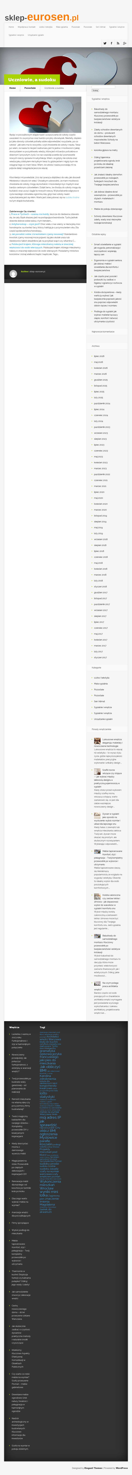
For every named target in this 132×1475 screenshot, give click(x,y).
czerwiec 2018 (101, 557)
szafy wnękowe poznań (50, 1175)
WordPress (122, 1468)
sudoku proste (49, 1163)
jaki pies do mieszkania (48, 1061)
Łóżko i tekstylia (45, 27)
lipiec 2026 (99, 356)
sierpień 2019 (100, 521)
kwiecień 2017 (100, 640)
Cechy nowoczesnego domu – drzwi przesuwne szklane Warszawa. (21, 1312)
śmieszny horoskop (48, 1207)
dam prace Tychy (49, 1046)
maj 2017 (98, 634)
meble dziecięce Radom (49, 1105)
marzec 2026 (100, 374)
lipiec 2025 (99, 391)
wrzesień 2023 (101, 433)
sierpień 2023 (100, 439)
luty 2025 (98, 397)
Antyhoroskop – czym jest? (25, 224)
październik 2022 (102, 474)
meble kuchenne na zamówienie (50, 1107)
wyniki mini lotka (49, 1193)
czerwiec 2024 (101, 415)
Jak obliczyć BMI (50, 1069)
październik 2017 (102, 604)
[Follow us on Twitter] (105, 43)
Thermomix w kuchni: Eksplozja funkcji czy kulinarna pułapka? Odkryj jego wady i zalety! (21, 1278)
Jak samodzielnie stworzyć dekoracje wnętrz (21, 1295)
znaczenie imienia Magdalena (49, 1201)
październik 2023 (102, 427)
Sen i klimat (100, 27)
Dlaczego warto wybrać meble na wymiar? (20, 1201)
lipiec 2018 (99, 551)
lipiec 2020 (99, 492)
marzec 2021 (100, 486)
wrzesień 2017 (101, 610)
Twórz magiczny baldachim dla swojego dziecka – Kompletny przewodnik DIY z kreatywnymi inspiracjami (20, 1126)
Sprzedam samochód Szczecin (49, 1158)
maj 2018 (98, 563)
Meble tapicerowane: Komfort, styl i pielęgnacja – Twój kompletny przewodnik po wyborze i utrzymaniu (108, 858)
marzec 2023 (100, 468)
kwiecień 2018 (100, 569)
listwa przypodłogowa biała (49, 1090)
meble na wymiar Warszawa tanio (49, 1113)
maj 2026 (98, 362)
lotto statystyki (47, 1095)
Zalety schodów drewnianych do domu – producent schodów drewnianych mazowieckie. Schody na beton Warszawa (108, 136)
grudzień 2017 (100, 592)
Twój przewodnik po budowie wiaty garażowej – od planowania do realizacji (21, 1085)
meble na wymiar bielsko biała (50, 1110)
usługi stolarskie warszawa (50, 1179)
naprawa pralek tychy (50, 1128)
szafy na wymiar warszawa (49, 1173)
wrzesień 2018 (101, 539)
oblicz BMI (48, 1131)
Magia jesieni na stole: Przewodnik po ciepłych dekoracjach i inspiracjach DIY (20, 1167)
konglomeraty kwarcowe (48, 1087)
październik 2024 (102, 403)
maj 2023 (98, 456)
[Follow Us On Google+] (124, 43)
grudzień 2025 (101, 380)
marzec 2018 (100, 575)
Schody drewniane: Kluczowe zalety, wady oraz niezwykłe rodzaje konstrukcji (108, 219)
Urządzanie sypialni (36, 35)
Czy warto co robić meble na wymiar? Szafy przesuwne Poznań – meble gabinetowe (21, 1381)
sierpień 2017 (100, 616)
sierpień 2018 (100, 545)
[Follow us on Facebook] (111, 43)
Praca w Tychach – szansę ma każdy (30, 214)
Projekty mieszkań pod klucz (48, 1152)
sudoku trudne (72, 197)
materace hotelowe (48, 1100)
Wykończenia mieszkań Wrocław (50, 1184)
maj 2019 (98, 527)
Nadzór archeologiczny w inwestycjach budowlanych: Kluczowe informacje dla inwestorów (20, 1428)
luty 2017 (98, 651)
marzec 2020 (100, 510)
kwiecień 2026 (101, 368)
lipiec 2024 (99, 409)
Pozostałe (76, 27)
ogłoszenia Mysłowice (48, 1136)
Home (11, 27)
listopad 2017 (100, 598)
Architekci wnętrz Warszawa (50, 1038)
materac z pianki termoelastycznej (46, 1103)
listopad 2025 (100, 386)
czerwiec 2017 (101, 628)
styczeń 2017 (100, 657)
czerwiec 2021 (101, 480)
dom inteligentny (48, 1048)
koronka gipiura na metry (106, 150)
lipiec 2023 (99, 445)
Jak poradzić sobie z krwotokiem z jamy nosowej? (37, 234)
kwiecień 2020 (101, 504)
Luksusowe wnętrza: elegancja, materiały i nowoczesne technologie (108, 742)
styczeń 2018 (100, 586)
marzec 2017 (100, 645)
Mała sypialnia (62, 27)
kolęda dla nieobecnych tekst (48, 1082)
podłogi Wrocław (53, 1147)
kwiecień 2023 (101, 462)
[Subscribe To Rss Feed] (118, 43)
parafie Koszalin (46, 1142)
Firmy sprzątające (20, 1223)
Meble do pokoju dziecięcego (108, 209)
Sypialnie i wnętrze (117, 27)
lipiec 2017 (99, 622)
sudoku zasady (49, 1168)
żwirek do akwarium (46, 1211)
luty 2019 (98, 533)
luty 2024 (98, 421)
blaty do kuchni (49, 1041)
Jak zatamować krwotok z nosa (50, 1072)
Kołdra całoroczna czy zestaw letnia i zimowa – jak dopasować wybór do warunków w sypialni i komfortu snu (107, 902)
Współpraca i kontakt (26, 27)
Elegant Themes (93, 1468)
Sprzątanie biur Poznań (51, 1161)
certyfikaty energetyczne (50, 1044)
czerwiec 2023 (101, 450)
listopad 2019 (100, 515)
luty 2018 (98, 580)
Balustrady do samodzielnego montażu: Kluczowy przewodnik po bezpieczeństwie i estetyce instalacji (107, 116)
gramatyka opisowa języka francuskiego (50, 1054)
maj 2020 (98, 498)
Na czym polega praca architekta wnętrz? (106, 986)
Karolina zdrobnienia (48, 1077)
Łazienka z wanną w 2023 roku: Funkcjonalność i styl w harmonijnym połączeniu (21, 1041)
